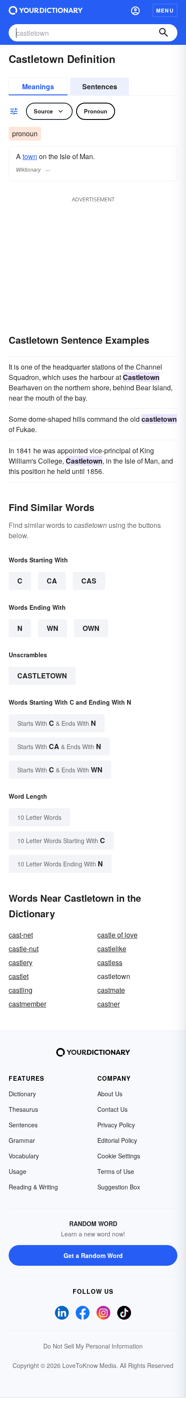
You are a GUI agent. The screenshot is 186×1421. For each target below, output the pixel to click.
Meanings (38, 86)
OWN (91, 628)
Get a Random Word (93, 1255)
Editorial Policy (117, 1140)
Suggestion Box (118, 1187)
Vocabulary (24, 1155)
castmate (111, 990)
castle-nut (23, 949)
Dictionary (22, 1093)
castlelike (111, 949)
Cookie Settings (118, 1155)
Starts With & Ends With (56, 723)
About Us (109, 1093)
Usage (17, 1171)
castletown (42, 676)
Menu (165, 10)
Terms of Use (115, 1171)
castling (20, 990)
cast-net (21, 935)
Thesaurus (23, 1109)
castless (109, 962)
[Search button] (163, 33)
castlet (19, 976)
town (29, 156)
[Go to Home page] (46, 10)
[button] (135, 10)
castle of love (117, 935)
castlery (20, 962)
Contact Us (112, 1109)
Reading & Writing (33, 1187)
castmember (27, 1004)
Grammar (22, 1140)
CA (52, 581)
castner (108, 1004)
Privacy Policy (116, 1124)
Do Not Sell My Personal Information (93, 1346)
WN (52, 628)
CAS (88, 581)
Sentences (99, 86)
